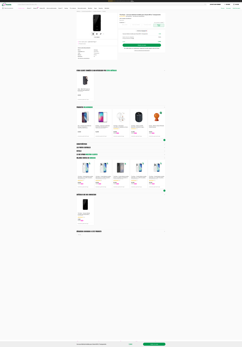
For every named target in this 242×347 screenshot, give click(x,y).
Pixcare (222, 8)
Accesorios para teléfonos (87, 11)
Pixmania (143, 30)
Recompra (228, 8)
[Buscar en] (205, 4)
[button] (103, 34)
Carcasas (104, 11)
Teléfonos (78, 11)
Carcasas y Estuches (97, 11)
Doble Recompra (236, 8)
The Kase (96, 49)
